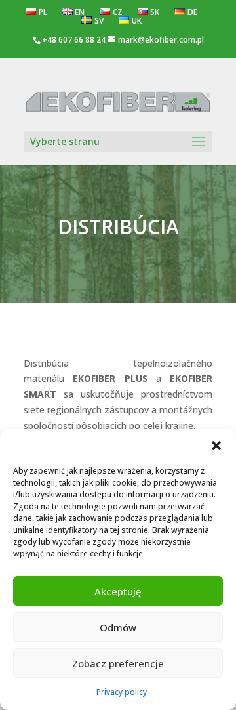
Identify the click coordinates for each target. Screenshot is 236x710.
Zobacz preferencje (118, 663)
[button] (216, 445)
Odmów (118, 627)
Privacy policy (121, 692)
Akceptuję (118, 591)
